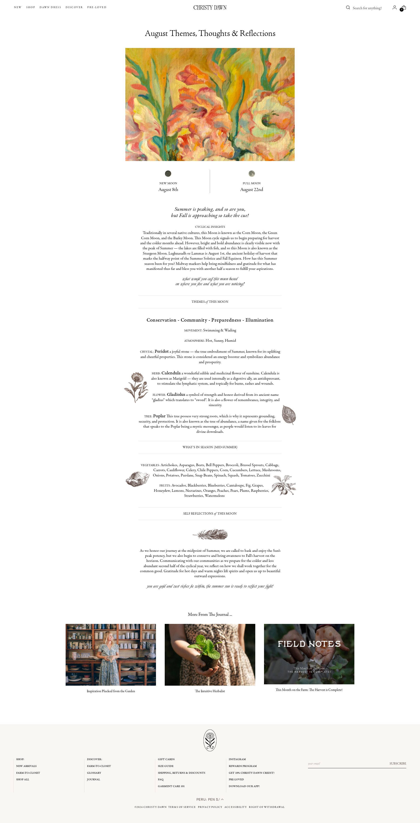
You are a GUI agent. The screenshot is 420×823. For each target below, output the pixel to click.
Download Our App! (244, 786)
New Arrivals (26, 766)
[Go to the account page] (394, 7)
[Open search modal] (348, 7)
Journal (93, 779)
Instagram (237, 759)
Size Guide (165, 766)
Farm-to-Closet (28, 773)
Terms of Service (182, 807)
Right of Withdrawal (267, 807)
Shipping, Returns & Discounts (181, 773)
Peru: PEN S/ (208, 799)
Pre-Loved (236, 779)
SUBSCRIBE (398, 763)
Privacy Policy (210, 807)
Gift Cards (166, 759)
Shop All (22, 779)
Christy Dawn (155, 807)
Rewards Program (243, 766)
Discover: (94, 759)
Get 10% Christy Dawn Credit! (251, 773)
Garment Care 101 (171, 786)
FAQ (160, 779)
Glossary (94, 773)
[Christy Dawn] (210, 7)
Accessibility (235, 807)
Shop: (20, 759)
